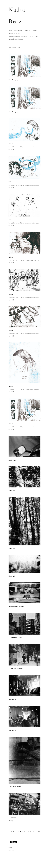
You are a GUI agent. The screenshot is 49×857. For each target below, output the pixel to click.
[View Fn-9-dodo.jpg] (24, 66)
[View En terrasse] (24, 804)
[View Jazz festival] (24, 686)
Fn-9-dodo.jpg (13, 80)
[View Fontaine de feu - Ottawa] (24, 593)
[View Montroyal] (24, 477)
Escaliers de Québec (15, 786)
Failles (11, 144)
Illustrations (18, 30)
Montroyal (12, 490)
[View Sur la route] (24, 447)
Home (10, 30)
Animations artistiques (16, 39)
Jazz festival (13, 699)
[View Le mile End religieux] (24, 655)
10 (28, 832)
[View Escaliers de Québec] (24, 761)
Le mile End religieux (16, 668)
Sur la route (12, 460)
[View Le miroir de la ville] (24, 624)
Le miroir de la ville (15, 637)
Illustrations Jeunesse (30, 30)
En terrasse (12, 817)
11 (30, 832)
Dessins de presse (14, 33)
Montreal (12, 576)
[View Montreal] (24, 565)
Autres (31, 36)
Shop (36, 36)
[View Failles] (24, 130)
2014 (18, 47)
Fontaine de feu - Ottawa (16, 606)
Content (14, 47)
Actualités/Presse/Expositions (18, 36)
